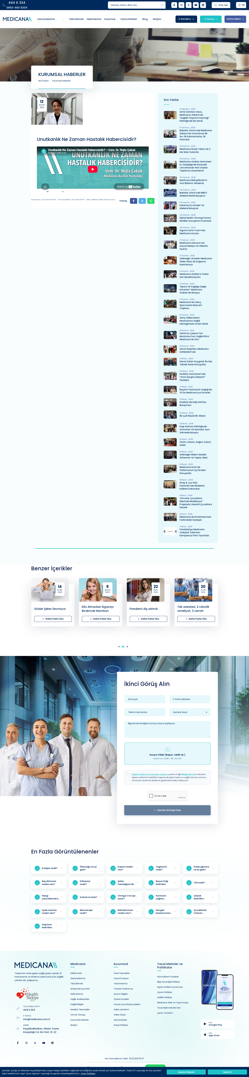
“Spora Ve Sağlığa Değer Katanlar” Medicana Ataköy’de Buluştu (193, 289)
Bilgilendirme (188, 774)
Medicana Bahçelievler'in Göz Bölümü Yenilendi (193, 182)
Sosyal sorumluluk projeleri (127, 1004)
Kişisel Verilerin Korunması (170, 987)
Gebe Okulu (120, 1014)
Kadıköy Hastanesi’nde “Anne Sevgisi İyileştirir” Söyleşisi (192, 377)
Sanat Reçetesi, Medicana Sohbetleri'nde (194, 350)
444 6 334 (29, 1010)
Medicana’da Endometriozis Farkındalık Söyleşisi (195, 518)
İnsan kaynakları (122, 973)
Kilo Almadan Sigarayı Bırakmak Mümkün (50, 609)
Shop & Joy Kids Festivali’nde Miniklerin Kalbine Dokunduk (192, 485)
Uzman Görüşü (77, 1014)
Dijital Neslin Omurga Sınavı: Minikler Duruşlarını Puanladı (195, 219)
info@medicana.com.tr (36, 1019)
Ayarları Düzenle (186, 1072)
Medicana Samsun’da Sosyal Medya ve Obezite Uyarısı (194, 245)
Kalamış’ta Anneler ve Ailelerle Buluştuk (192, 207)
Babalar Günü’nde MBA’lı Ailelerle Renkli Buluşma (193, 194)
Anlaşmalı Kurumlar (80, 988)
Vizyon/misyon (121, 978)
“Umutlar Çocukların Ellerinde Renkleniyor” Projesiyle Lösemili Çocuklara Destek (196, 503)
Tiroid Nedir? (186, 609)
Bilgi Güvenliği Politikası (168, 981)
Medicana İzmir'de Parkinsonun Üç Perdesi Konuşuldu (193, 470)
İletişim (74, 1025)
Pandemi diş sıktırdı (96, 609)
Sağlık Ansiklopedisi (79, 999)
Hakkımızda (76, 973)
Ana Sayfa (43, 80)
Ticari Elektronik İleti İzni (168, 1007)
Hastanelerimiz (77, 978)
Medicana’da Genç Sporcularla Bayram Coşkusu (191, 305)
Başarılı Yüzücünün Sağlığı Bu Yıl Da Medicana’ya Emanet (196, 391)
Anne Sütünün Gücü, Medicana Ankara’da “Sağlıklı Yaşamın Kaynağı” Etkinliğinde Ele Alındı (194, 116)
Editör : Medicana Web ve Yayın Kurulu (100, 200)
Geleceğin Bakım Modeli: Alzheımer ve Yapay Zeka (193, 456)
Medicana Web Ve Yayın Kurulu (172, 1002)
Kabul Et (227, 1072)
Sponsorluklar (120, 1019)
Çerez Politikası (88, 1073)
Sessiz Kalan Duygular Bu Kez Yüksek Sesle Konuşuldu (196, 363)
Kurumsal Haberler (61, 80)
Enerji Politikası (121, 1025)
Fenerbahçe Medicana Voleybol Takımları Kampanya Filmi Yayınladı (194, 532)
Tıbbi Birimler (76, 983)
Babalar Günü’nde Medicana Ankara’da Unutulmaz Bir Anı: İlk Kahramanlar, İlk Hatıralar (196, 135)
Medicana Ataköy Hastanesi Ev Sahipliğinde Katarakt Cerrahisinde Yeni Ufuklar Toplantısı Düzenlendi (195, 166)
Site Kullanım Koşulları (168, 976)
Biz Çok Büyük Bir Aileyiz (192, 415)
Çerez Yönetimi (165, 1013)
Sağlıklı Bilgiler (77, 1004)
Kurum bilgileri (121, 994)
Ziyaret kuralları (121, 999)
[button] (120, 646)
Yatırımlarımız (121, 983)
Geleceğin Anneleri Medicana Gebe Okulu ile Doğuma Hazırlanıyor (196, 261)
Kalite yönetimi (121, 1009)
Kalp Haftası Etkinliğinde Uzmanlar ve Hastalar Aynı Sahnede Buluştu (195, 429)
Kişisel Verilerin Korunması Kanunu (150, 774)
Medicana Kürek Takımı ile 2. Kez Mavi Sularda (195, 151)
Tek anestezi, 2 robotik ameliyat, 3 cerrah (145, 609)
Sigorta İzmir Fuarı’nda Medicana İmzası (192, 232)
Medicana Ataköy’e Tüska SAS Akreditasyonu (194, 276)
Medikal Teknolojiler (80, 1009)
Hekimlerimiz (76, 994)
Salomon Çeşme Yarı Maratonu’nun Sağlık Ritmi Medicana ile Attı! (194, 336)
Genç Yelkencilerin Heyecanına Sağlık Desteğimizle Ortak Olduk (194, 320)
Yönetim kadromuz (123, 988)
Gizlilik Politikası (164, 997)
